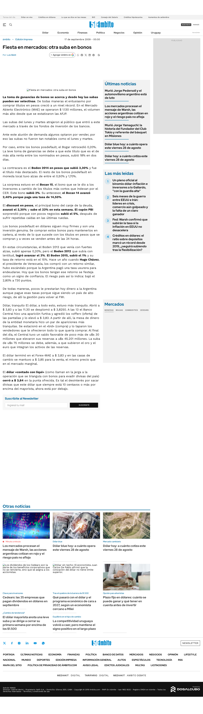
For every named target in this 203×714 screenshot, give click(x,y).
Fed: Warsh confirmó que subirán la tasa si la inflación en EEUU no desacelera (130, 225)
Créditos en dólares (46, 17)
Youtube (35, 643)
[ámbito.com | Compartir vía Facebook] (82, 54)
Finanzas (82, 32)
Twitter (4, 643)
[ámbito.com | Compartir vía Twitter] (86, 54)
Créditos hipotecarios (133, 17)
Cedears (144, 310)
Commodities (131, 310)
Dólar (45, 32)
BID (93, 17)
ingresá (196, 24)
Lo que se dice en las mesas (73, 17)
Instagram (19, 643)
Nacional (9, 659)
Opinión (137, 32)
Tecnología (164, 659)
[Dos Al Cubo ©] (185, 689)
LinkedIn (27, 643)
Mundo (26, 659)
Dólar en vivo (26, 17)
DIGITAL (68, 675)
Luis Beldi (11, 55)
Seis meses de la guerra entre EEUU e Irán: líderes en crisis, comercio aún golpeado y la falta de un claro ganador (130, 205)
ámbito (6, 39)
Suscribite (84, 405)
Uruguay (156, 32)
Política (100, 32)
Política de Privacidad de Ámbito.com (52, 665)
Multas (140, 665)
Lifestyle (190, 654)
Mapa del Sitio (12, 665)
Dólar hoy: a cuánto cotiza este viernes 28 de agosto (126, 158)
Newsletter (196, 32)
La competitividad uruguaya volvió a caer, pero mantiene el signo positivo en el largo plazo (74, 625)
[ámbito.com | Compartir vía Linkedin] (89, 54)
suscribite (186, 24)
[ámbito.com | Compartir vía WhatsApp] (78, 54)
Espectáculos (141, 659)
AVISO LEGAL (91, 665)
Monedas (109, 310)
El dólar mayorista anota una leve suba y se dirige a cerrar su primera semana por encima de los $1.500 (26, 623)
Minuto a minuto (13, 541)
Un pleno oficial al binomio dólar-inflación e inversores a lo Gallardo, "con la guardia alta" (130, 185)
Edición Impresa (66, 659)
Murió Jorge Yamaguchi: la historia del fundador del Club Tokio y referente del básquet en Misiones (126, 130)
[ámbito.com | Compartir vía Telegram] (93, 54)
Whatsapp (43, 643)
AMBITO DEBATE (129, 675)
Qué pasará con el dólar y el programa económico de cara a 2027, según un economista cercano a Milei (74, 603)
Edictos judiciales (116, 665)
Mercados (136, 654)
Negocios (119, 32)
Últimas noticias (32, 654)
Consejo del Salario (109, 17)
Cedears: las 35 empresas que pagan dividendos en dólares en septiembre (25, 601)
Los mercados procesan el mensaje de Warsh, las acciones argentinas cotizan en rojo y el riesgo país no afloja (126, 111)
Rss (180, 659)
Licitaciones (159, 665)
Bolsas (119, 310)
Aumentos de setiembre (158, 17)
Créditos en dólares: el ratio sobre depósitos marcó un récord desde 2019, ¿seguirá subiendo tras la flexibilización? (129, 243)
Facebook (12, 643)
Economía (63, 32)
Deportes (43, 659)
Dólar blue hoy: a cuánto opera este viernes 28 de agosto (126, 146)
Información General (97, 659)
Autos (122, 659)
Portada (9, 654)
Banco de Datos (113, 654)
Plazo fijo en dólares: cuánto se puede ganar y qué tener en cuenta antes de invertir (124, 601)
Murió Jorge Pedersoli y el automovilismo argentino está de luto (126, 94)
